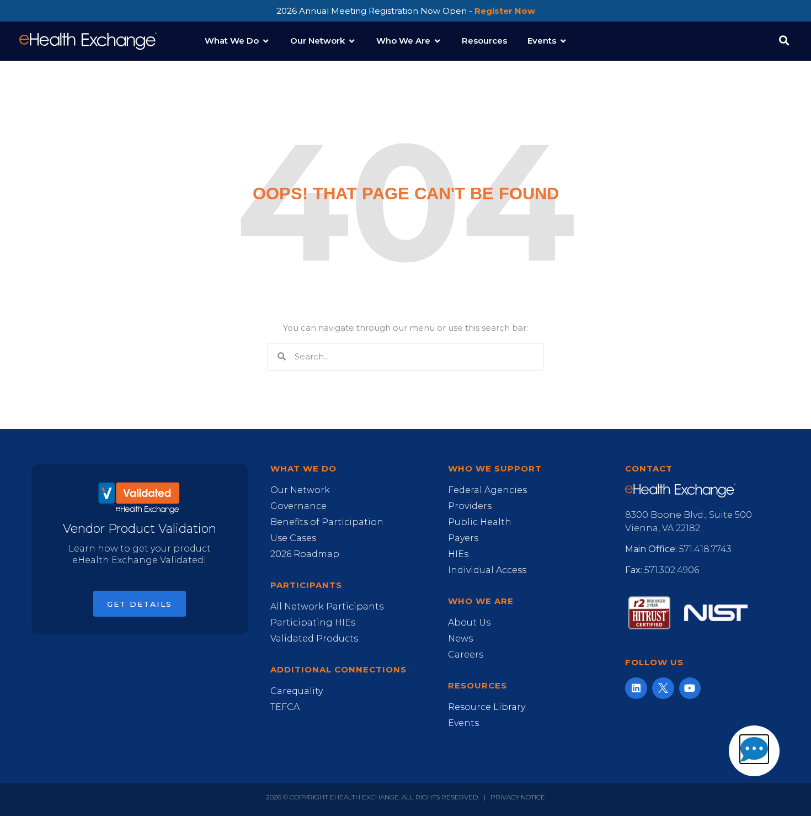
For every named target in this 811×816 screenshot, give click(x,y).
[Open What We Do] (266, 41)
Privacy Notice (517, 797)
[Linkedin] (636, 688)
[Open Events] (563, 41)
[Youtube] (690, 688)
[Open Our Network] (352, 41)
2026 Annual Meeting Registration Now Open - (405, 11)
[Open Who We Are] (437, 41)
